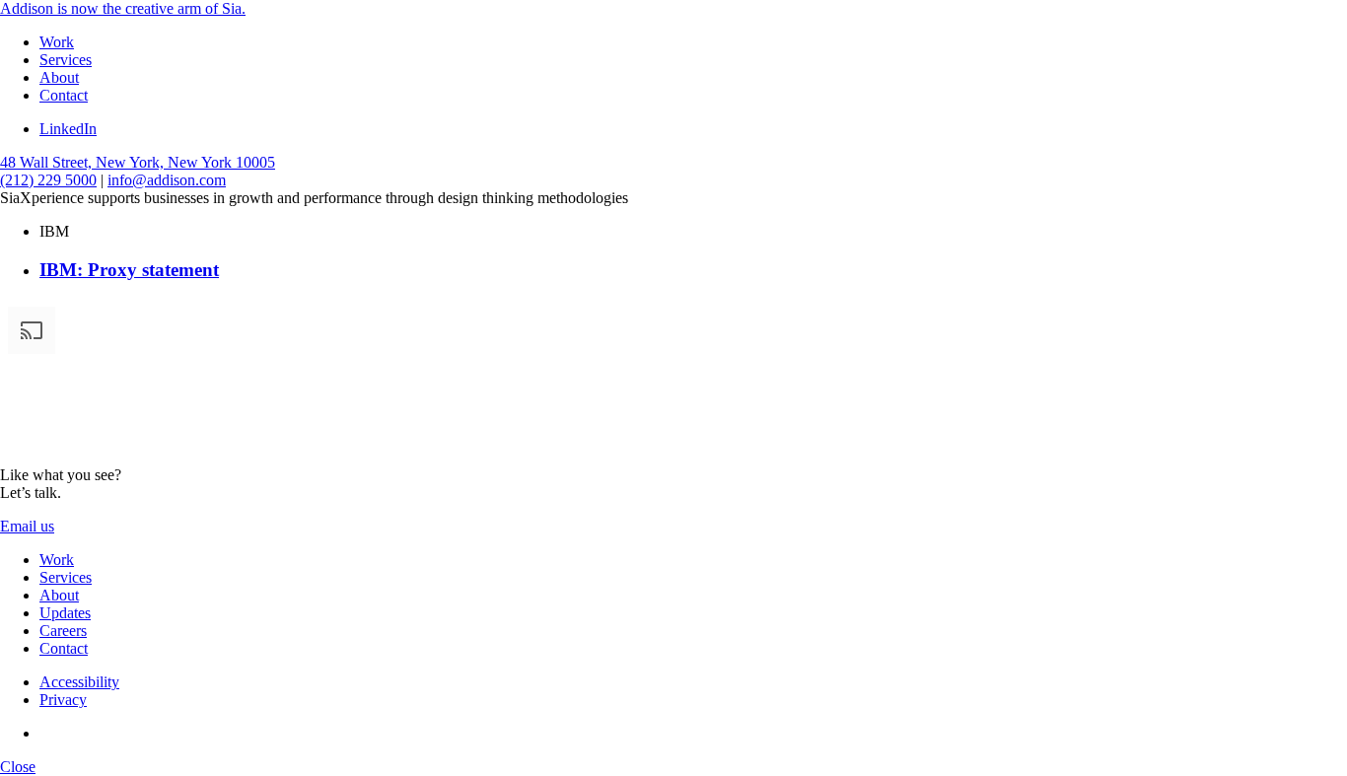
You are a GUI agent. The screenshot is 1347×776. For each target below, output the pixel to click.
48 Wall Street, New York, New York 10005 (137, 162)
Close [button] (17, 766)
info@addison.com (166, 180)
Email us (27, 526)
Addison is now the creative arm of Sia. (123, 8)
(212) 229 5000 (48, 180)
